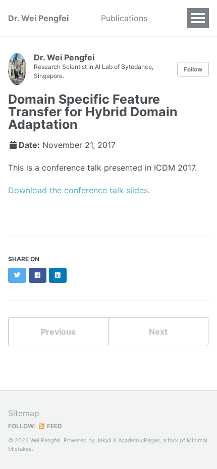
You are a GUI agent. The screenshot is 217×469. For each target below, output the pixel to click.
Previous (58, 332)
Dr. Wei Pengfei (38, 18)
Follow (193, 69)
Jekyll (104, 440)
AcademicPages (139, 440)
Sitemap (23, 413)
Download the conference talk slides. (79, 190)
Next (158, 332)
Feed (53, 426)
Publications (124, 18)
